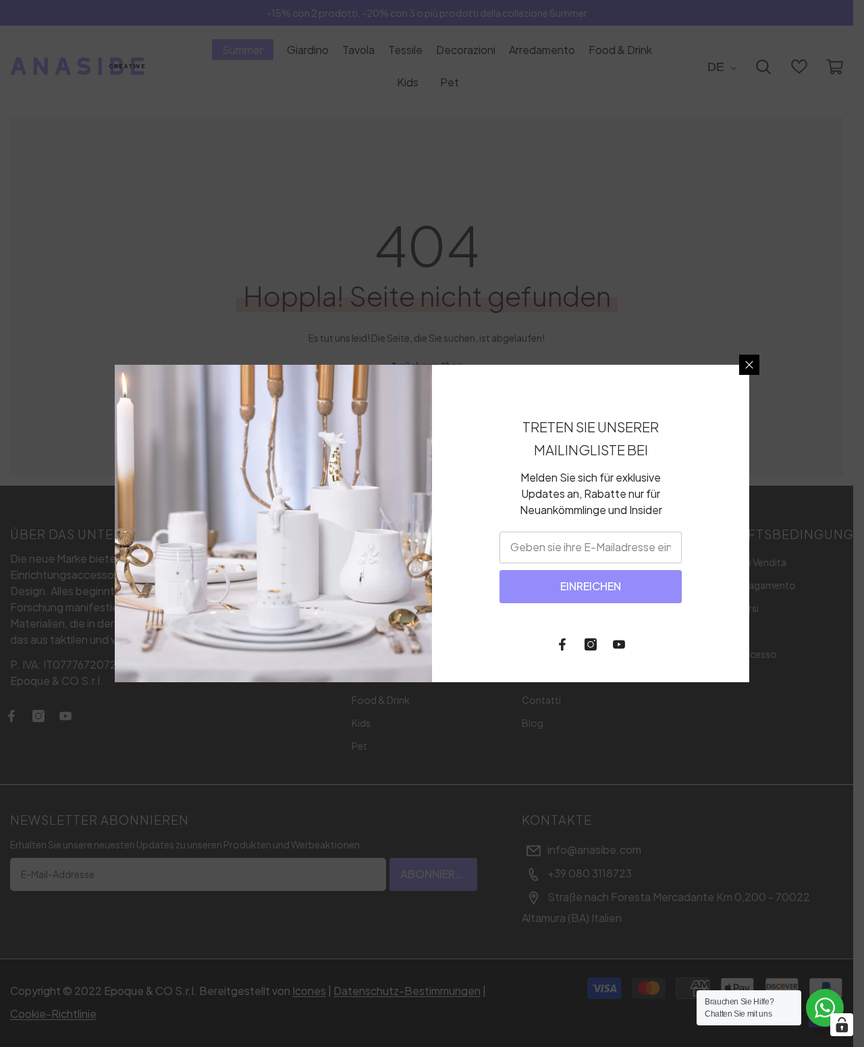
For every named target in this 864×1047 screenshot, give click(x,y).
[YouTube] (619, 644)
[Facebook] (562, 644)
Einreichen (590, 586)
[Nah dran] (749, 365)
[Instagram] (590, 644)
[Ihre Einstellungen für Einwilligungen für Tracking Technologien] (841, 1024)
